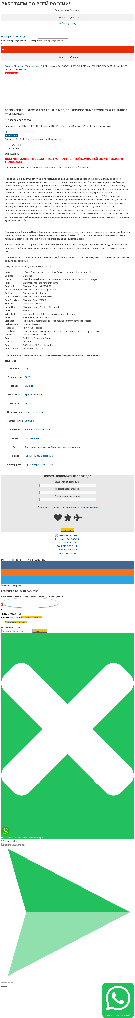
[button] (67, 17)
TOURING (29, 403)
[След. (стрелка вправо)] (5, 986)
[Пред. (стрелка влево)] (2, 986)
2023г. (28, 377)
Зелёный (29, 385)
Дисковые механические (38, 429)
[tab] (71, 145)
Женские (29, 412)
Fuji (42, 66)
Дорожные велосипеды (37, 447)
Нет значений (32, 438)
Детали (15, 148)
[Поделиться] (5, 982)
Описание (17, 144)
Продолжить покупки (16, 622)
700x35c (29, 420)
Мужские (40, 412)
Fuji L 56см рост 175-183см (39, 464)
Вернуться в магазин (31, 617)
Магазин (19, 66)
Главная (9, 66)
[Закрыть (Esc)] (2, 982)
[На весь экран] (9, 982)
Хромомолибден (34, 394)
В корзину (11, 135)
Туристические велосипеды (65, 447)
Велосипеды (32, 66)
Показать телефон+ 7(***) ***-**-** (67, 30)
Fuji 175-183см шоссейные (39, 455)
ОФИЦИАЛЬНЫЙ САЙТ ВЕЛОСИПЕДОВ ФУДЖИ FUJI (34, 596)
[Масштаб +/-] (12, 982)
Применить (40, 631)
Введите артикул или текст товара (19, 40)
